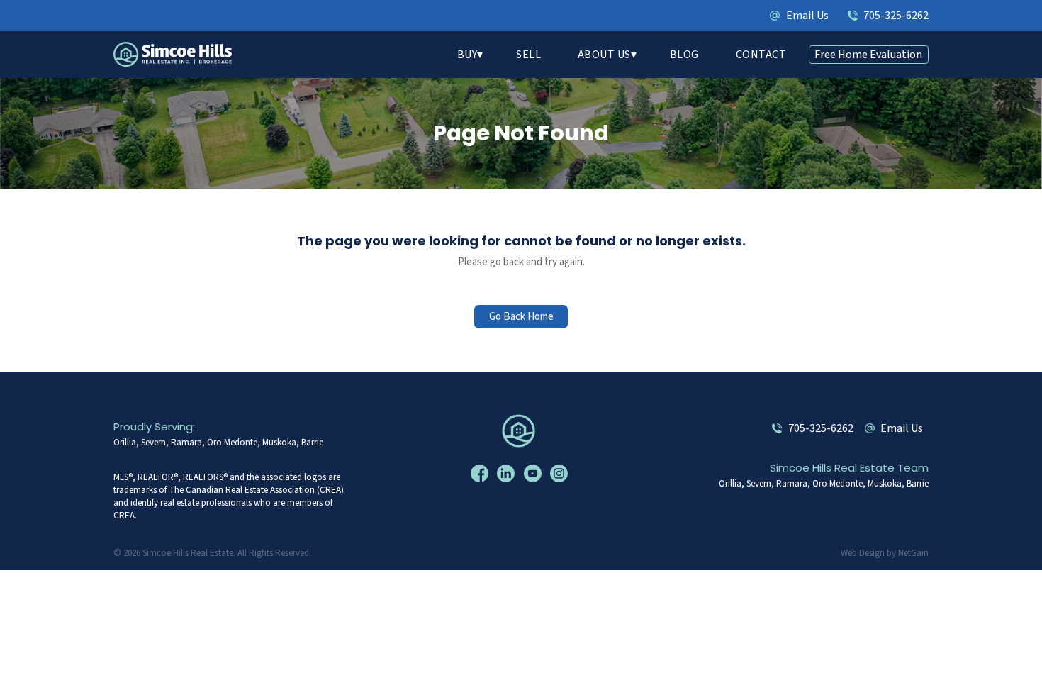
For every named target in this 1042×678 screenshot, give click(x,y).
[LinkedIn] (507, 473)
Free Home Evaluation (868, 54)
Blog (684, 54)
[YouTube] (534, 473)
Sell (528, 54)
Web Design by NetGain (885, 553)
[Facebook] (481, 473)
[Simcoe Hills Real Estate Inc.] (521, 430)
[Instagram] (560, 473)
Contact (761, 54)
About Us (604, 54)
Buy (467, 54)
